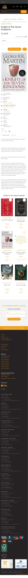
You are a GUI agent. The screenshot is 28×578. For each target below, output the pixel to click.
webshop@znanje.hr (5, 355)
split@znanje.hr (5, 434)
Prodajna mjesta (5, 337)
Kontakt (3, 336)
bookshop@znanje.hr (6, 398)
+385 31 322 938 (5, 485)
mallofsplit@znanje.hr (6, 513)
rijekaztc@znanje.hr (6, 460)
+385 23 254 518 (5, 363)
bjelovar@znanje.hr (6, 496)
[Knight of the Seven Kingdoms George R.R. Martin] (2, 131)
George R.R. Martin (7, 217)
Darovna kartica (4, 349)
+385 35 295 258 (5, 364)
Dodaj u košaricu (14, 49)
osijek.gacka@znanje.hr (7, 487)
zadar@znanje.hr (5, 451)
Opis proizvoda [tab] (5, 135)
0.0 (26, 36)
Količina (4, 40)
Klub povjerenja (4, 344)
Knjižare (3, 1)
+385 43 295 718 (5, 357)
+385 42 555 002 (5, 441)
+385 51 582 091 (5, 361)
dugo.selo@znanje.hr (6, 505)
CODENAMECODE (23, 574)
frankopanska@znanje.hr (7, 469)
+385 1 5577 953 (5, 368)
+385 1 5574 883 (5, 468)
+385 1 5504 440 (5, 359)
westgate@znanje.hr (6, 478)
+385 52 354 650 (5, 366)
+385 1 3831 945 (5, 521)
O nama (3, 334)
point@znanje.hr (5, 522)
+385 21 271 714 (5, 432)
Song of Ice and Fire (7, 102)
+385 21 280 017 (5, 512)
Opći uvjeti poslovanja (6, 339)
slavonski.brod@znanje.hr (7, 425)
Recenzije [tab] (14, 135)
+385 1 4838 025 (5, 503)
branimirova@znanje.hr (7, 531)
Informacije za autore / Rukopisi (8, 378)
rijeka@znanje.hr (5, 416)
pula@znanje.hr (5, 407)
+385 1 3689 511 (5, 376)
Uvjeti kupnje (4, 346)
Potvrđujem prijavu (14, 319)
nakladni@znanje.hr (5, 374)
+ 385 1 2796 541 (5, 530)
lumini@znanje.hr (5, 443)
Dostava (3, 347)
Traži (23, 11)
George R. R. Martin (7, 250)
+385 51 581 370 (5, 459)
